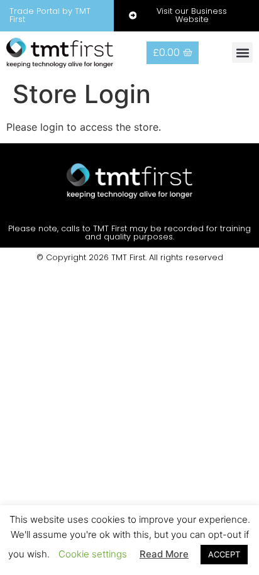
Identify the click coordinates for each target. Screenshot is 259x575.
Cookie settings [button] (92, 554)
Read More (164, 554)
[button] (242, 52)
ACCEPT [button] (224, 554)
